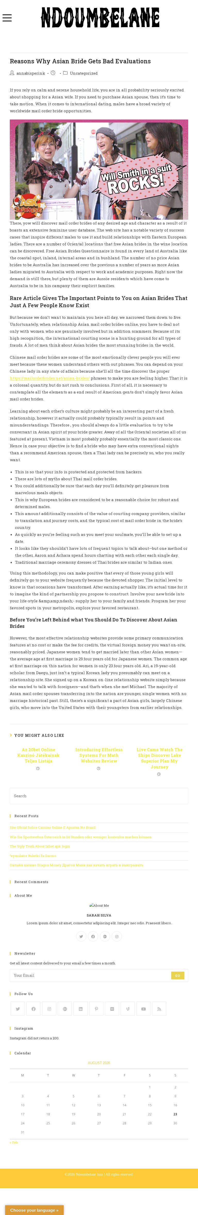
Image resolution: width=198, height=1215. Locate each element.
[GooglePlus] (105, 936)
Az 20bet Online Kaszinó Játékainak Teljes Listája (38, 755)
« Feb (14, 1142)
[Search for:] (99, 795)
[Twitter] (81, 936)
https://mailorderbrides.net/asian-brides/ (50, 378)
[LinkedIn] (80, 1009)
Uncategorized (84, 73)
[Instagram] (117, 936)
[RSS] (159, 1009)
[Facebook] (93, 936)
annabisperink (30, 73)
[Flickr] (112, 1009)
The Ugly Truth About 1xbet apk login (40, 846)
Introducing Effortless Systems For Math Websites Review (99, 755)
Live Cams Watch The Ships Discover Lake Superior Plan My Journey (160, 758)
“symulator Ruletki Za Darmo (33, 855)
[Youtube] (143, 1009)
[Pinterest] (96, 1009)
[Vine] (128, 1009)
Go (177, 975)
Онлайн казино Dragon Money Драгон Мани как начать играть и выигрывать (76, 865)
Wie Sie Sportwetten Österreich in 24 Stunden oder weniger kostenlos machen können (80, 837)
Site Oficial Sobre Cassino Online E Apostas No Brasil (52, 827)
